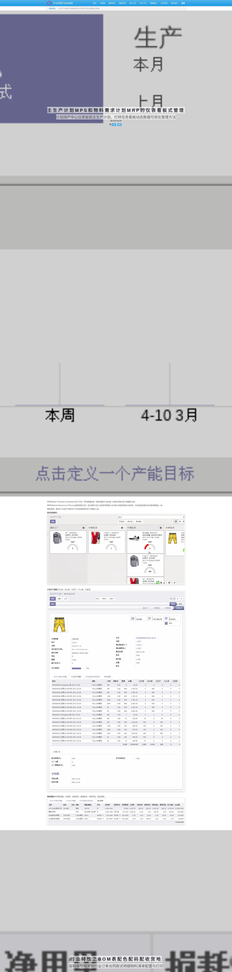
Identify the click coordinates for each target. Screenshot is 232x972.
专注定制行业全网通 (63, 3)
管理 (119, 124)
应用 (113, 124)
